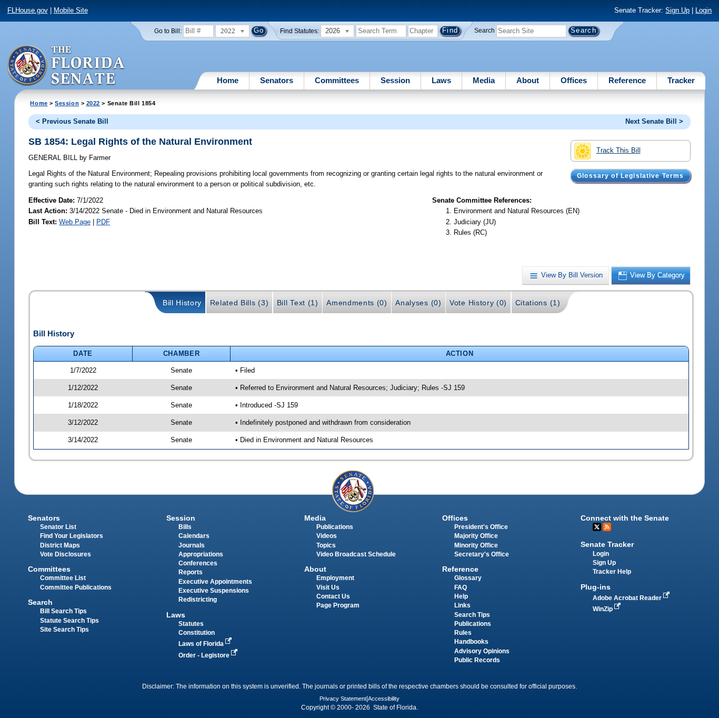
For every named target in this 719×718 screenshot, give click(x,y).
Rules (463, 633)
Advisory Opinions (482, 651)
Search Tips (472, 615)
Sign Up (677, 10)
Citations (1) (538, 302)
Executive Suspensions (213, 590)
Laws (441, 80)
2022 (93, 103)
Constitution (196, 633)
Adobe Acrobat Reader (628, 598)
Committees (337, 80)
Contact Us (333, 596)
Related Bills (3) (239, 302)
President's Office (481, 527)
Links (462, 605)
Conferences (197, 563)
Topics (326, 545)
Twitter (597, 527)
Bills (185, 527)
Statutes (191, 624)
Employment (335, 578)
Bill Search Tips (63, 611)
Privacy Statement (342, 698)
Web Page (75, 222)
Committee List (63, 578)
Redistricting (197, 599)
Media (484, 80)
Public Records (477, 660)
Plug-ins (596, 587)
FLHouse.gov (27, 10)
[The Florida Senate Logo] (66, 65)
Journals (191, 545)
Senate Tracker (607, 544)
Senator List (58, 527)
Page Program (337, 605)
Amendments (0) (356, 302)
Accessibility (384, 698)
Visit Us (327, 587)
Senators (276, 80)
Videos (326, 536)
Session (395, 80)
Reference (627, 80)
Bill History (182, 302)
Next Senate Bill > (654, 121)
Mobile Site (71, 10)
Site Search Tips (64, 629)
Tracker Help (612, 572)
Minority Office (476, 545)
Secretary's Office (481, 554)
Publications (334, 527)
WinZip (603, 609)
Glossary (468, 578)
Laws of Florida (201, 644)
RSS (607, 527)
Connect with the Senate (625, 518)
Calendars (193, 536)
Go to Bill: (168, 31)
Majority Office (476, 536)
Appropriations (200, 554)
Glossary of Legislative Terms (630, 176)
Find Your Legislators (71, 536)
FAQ (460, 587)
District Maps (60, 545)
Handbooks (471, 642)
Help (461, 596)
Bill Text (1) (297, 302)
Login (703, 10)
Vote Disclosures (65, 554)
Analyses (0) (418, 302)
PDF (103, 222)
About (527, 80)
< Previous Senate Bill (72, 121)
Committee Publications (76, 587)
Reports (190, 572)
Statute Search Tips (69, 620)
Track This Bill (618, 150)
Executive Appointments (215, 582)
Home (227, 80)
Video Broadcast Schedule (356, 554)
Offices (574, 80)
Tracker (681, 80)
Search (484, 30)
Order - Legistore (204, 655)
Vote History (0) (478, 302)
